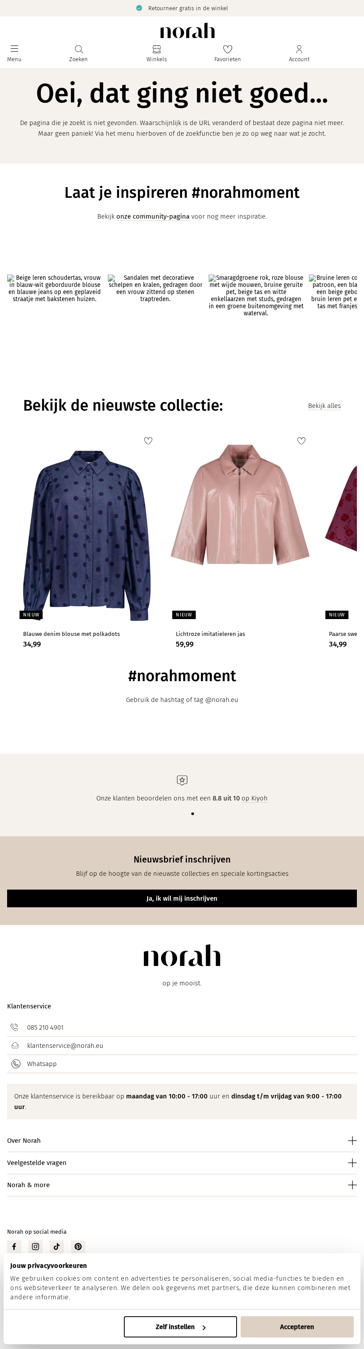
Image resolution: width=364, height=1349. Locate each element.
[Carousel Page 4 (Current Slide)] (192, 813)
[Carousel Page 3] (185, 813)
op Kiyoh (254, 798)
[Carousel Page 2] (178, 813)
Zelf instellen (175, 1327)
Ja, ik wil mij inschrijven (182, 898)
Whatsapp (42, 1064)
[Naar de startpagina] (187, 30)
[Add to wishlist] (148, 441)
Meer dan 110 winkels (271, 7)
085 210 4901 (45, 1027)
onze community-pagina (153, 216)
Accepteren (297, 1327)
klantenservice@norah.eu (65, 1046)
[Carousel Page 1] (171, 813)
